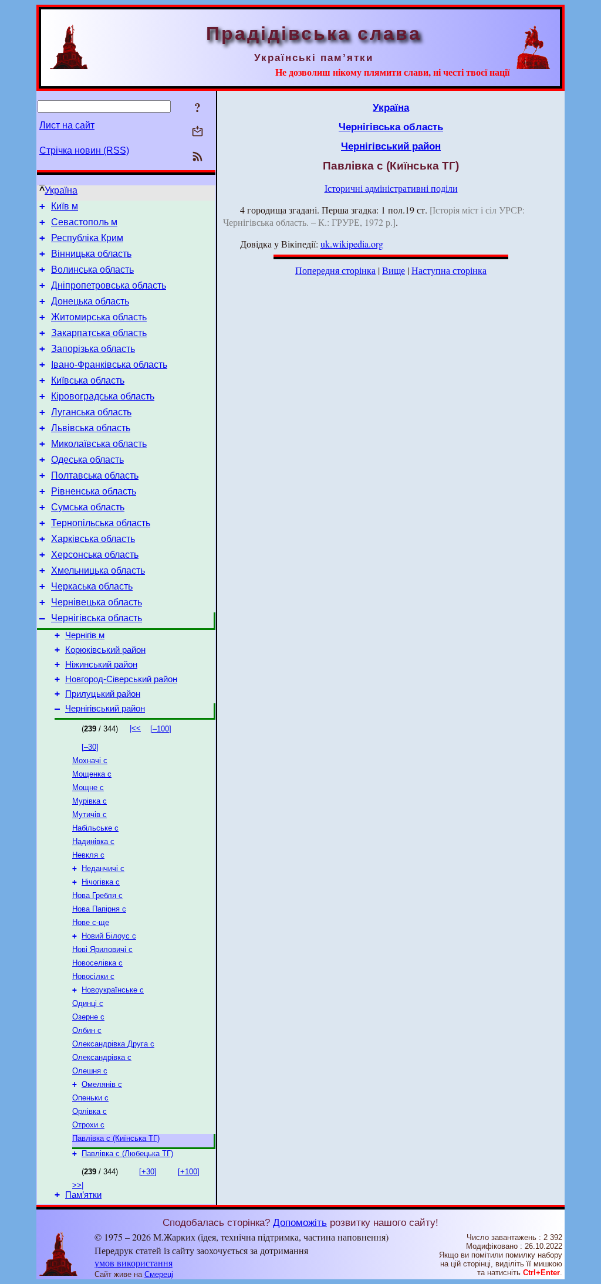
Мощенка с (92, 774)
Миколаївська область (99, 444)
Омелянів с (102, 1084)
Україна (61, 190)
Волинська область (92, 270)
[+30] (148, 1171)
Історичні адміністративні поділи (391, 188)
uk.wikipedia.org (351, 244)
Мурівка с (89, 801)
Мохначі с (89, 760)
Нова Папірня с (99, 908)
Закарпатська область (99, 333)
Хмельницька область (98, 570)
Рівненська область (93, 491)
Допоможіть (300, 1222)
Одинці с (87, 1003)
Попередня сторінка (335, 270)
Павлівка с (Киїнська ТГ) (116, 1138)
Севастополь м (84, 222)
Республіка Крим (87, 238)
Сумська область (87, 507)
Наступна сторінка (449, 270)
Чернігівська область (96, 618)
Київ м (64, 206)
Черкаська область (92, 586)
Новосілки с (93, 976)
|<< (135, 728)
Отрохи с (88, 1124)
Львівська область (90, 428)
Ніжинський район (101, 664)
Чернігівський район (105, 708)
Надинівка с (93, 841)
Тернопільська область (100, 523)
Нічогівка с (101, 882)
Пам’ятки (83, 1195)
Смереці (158, 1274)
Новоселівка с (97, 962)
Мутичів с (89, 814)
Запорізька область (93, 349)
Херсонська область (95, 555)
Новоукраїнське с (113, 989)
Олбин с (87, 1030)
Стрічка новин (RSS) (84, 150)
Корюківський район (105, 650)
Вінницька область (91, 254)
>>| (77, 1185)
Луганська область (91, 412)
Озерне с (88, 1016)
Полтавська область (95, 475)
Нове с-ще (90, 922)
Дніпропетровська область (108, 285)
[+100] (189, 1171)
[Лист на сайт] (197, 132)
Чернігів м (84, 635)
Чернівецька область (96, 602)
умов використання (133, 1262)
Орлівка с (89, 1111)
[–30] (90, 747)
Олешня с (89, 1070)
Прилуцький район (102, 694)
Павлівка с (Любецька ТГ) (127, 1153)
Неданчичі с (103, 868)
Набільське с (95, 828)
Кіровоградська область (102, 396)
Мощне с (88, 787)
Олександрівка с (101, 1057)
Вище (393, 270)
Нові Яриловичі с (102, 949)
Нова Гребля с (97, 895)
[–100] (160, 728)
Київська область (87, 380)
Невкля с (88, 855)
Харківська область (93, 539)
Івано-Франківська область (109, 365)
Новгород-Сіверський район (121, 679)
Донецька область (90, 301)
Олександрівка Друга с (113, 1043)
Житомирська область (99, 317)
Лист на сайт (66, 125)
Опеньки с (90, 1097)
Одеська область (87, 460)
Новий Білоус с (109, 935)
